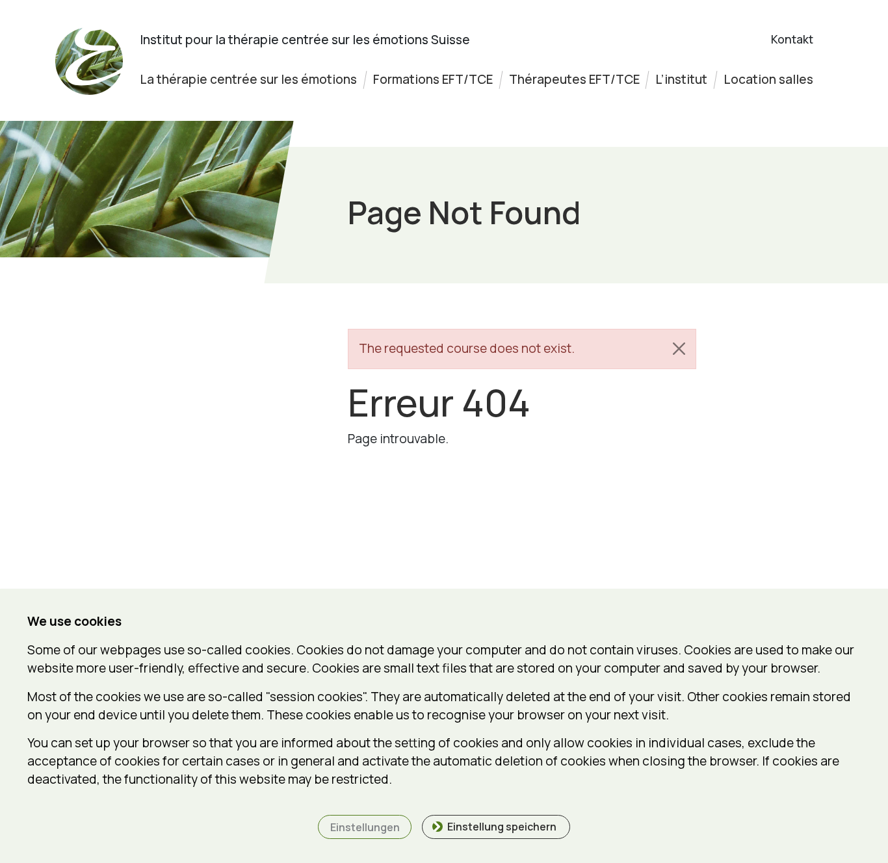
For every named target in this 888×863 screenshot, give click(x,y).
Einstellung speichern (501, 826)
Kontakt (792, 39)
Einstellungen (365, 827)
